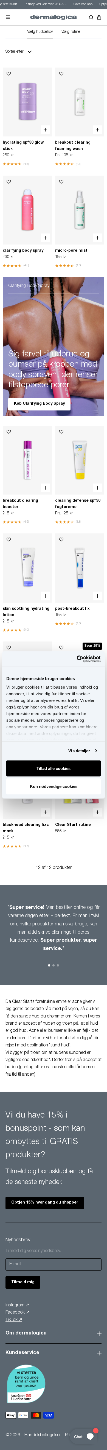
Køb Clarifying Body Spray (39, 404)
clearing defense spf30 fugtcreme (77, 504)
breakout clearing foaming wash (73, 146)
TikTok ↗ (13, 1320)
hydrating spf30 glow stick (23, 146)
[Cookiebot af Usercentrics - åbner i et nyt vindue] (77, 659)
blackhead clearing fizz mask (26, 828)
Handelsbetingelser (42, 1435)
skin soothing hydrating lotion (26, 612)
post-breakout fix (72, 609)
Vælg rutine (70, 32)
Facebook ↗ (17, 1313)
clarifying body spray (23, 251)
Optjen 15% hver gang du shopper (44, 1203)
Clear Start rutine (73, 825)
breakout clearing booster (20, 504)
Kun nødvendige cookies (53, 786)
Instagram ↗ (17, 1305)
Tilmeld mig (23, 1282)
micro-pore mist (71, 251)
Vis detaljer (79, 750)
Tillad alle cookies (53, 768)
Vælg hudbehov (40, 32)
